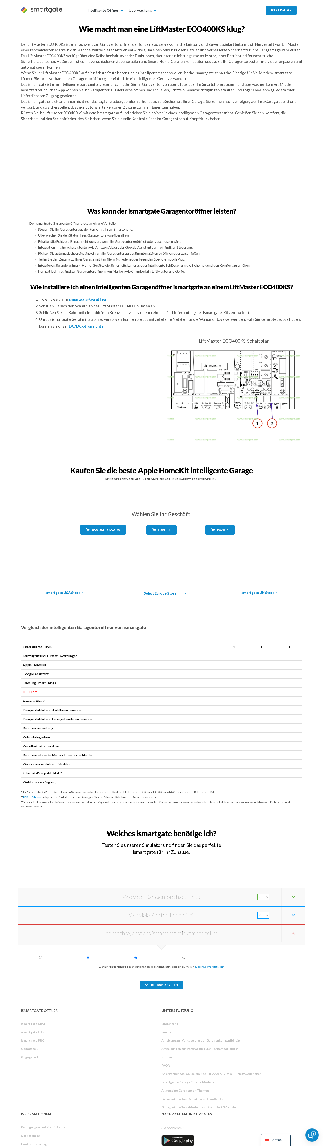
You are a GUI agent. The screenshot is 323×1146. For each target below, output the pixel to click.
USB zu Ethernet (32, 797)
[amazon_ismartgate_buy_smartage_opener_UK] (259, 570)
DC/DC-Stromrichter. (87, 326)
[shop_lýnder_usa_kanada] (103, 538)
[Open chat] (312, 1135)
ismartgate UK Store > (259, 592)
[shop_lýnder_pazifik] (220, 538)
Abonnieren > (174, 1128)
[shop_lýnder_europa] (161, 538)
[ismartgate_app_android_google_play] (178, 1140)
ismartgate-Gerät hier (88, 299)
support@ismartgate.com (210, 966)
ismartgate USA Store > (64, 592)
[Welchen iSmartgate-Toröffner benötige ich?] (269, 829)
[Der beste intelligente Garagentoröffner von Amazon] (64, 570)
